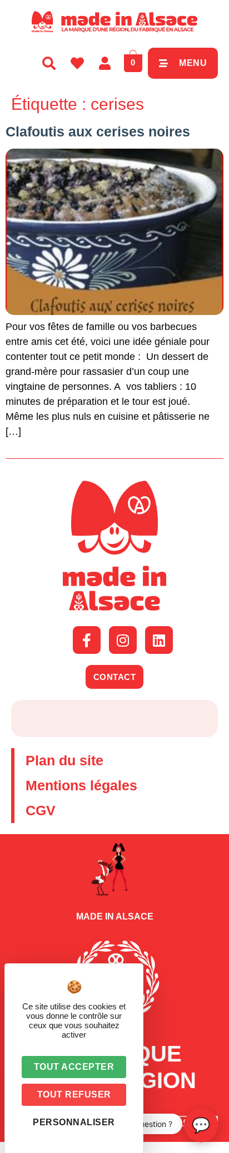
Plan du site (64, 760)
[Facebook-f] (87, 640)
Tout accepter (74, 1066)
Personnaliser (74, 1122)
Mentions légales (81, 785)
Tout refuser (74, 1094)
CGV (41, 810)
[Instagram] (123, 640)
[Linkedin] (159, 640)
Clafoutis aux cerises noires (98, 131)
